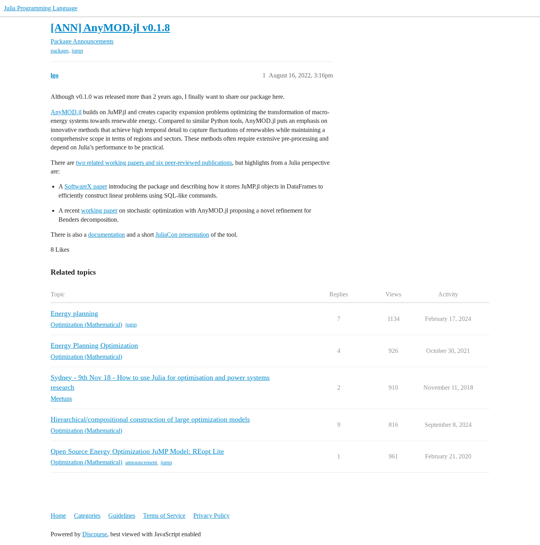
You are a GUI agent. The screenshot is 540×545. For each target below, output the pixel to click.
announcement (141, 463)
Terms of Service (164, 515)
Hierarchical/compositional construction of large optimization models (150, 419)
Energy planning (74, 313)
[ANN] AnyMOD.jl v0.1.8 (110, 27)
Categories (87, 515)
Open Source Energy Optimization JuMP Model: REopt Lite (137, 451)
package (59, 51)
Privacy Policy (211, 515)
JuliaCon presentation (182, 234)
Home (58, 515)
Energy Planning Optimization (94, 345)
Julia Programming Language (40, 8)
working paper (99, 210)
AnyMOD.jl (66, 112)
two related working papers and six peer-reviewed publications (154, 162)
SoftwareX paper (85, 186)
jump (77, 51)
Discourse (94, 534)
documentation (106, 234)
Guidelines (121, 515)
